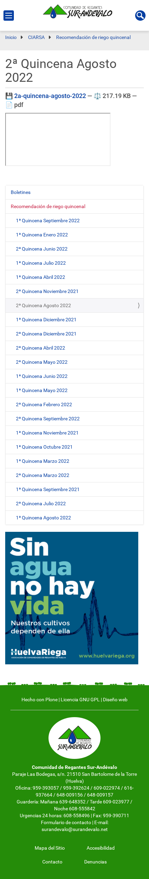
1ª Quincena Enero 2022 (42, 234)
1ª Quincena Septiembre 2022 (48, 220)
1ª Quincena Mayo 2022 (42, 390)
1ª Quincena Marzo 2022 (42, 461)
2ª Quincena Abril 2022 (40, 348)
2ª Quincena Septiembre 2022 (48, 418)
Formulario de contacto (66, 822)
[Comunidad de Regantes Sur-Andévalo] (80, 10)
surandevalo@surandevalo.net (75, 829)
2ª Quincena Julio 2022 (41, 503)
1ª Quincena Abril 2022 (40, 277)
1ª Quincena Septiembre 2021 (48, 489)
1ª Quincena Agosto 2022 (43, 517)
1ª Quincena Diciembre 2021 (46, 319)
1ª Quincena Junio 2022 (42, 376)
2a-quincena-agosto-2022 (50, 95)
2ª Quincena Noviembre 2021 (47, 291)
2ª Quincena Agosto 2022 (43, 305)
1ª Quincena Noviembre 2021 (47, 433)
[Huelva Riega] (71, 597)
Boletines (20, 192)
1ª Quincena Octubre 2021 (44, 447)
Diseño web (115, 699)
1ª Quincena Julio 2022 (41, 263)
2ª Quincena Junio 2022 (42, 249)
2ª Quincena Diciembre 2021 (46, 333)
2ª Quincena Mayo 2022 (42, 362)
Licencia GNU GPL (80, 699)
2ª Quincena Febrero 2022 (44, 404)
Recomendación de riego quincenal (48, 206)
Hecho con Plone (39, 699)
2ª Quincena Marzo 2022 (42, 475)
